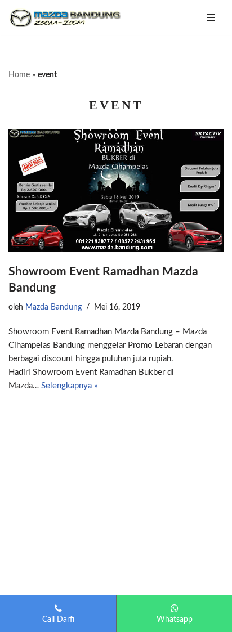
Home (19, 75)
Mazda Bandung (53, 307)
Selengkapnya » (69, 386)
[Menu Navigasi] (211, 17)
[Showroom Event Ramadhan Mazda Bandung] (116, 190)
